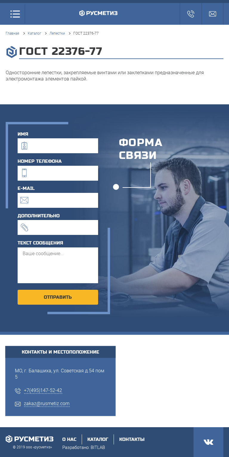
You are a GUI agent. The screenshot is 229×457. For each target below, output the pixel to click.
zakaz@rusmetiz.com (46, 403)
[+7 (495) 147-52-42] (191, 14)
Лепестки (57, 33)
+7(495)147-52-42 (43, 390)
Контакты (132, 439)
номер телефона (40, 161)
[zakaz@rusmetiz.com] (212, 14)
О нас (69, 439)
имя (23, 134)
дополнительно (39, 216)
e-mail (26, 188)
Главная (12, 33)
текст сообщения (40, 243)
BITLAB (98, 447)
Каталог (34, 33)
